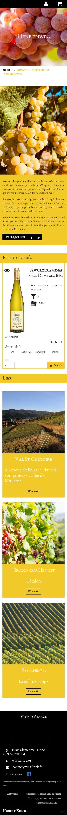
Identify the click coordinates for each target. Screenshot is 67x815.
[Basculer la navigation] (62, 811)
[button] (44, 4)
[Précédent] (5, 165)
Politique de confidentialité (44, 798)
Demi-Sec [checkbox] (26, 352)
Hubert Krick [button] (14, 811)
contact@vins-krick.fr (27, 767)
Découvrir (33, 491)
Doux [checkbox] (55, 352)
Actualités (13, 794)
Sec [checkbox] (12, 352)
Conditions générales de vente (43, 794)
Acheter (57, 365)
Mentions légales (47, 803)
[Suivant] (62, 165)
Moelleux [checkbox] (41, 352)
